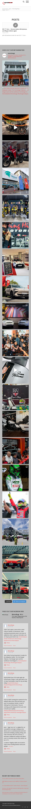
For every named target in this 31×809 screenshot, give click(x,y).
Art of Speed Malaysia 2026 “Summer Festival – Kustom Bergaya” (15, 785)
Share (14, 645)
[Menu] (26, 1)
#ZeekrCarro (11, 638)
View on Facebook (8, 645)
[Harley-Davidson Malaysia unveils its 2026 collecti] (15, 343)
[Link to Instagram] (27, 807)
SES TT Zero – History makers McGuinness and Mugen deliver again (14, 30)
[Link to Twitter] (25, 807)
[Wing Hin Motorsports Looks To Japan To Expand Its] (15, 559)
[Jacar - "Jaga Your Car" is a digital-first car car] (15, 181)
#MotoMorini (7, 712)
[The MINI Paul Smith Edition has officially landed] (15, 316)
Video (8, 687)
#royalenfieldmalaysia (12, 683)
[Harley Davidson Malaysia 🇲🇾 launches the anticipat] (15, 451)
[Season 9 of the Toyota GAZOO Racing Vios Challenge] (15, 505)
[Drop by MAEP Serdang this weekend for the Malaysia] (15, 154)
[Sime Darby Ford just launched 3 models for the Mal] (15, 100)
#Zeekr (6, 638)
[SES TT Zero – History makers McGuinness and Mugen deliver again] (15, 25)
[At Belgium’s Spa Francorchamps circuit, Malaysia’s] (15, 478)
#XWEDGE (13, 712)
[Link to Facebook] (23, 807)
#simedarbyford (22, 661)
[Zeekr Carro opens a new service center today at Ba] (15, 73)
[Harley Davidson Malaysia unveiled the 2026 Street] (15, 424)
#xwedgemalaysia (21, 712)
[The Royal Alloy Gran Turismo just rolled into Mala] (15, 370)
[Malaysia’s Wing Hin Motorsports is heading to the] (15, 235)
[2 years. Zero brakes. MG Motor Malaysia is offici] (15, 289)
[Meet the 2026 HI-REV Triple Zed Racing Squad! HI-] (15, 208)
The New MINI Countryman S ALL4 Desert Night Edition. (13, 778)
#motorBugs (18, 638)
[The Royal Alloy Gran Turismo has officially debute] (15, 397)
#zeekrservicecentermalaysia (11, 640)
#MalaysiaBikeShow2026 (10, 710)
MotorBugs (11, 625)
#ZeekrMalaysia (23, 637)
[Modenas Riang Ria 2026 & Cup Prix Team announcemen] (15, 532)
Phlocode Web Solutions (15, 805)
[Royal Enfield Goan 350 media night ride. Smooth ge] (15, 127)
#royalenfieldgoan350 (9, 685)
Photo (8, 643)
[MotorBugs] (5, 614)
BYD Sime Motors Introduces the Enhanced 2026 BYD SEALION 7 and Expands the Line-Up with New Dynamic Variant (15, 793)
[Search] (22, 1)
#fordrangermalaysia (16, 662)
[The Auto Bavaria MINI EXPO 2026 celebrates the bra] (15, 262)
